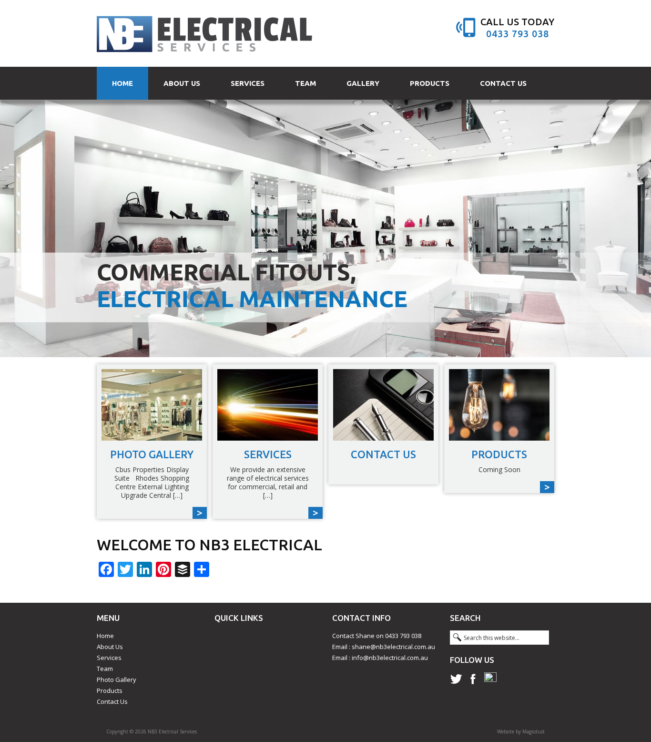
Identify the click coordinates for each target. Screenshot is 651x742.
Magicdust (533, 731)
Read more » (152, 441)
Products (429, 83)
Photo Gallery (116, 679)
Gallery (362, 83)
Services (247, 83)
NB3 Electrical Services (205, 33)
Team (305, 83)
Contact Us (503, 83)
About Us (181, 83)
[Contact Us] (383, 405)
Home (122, 83)
